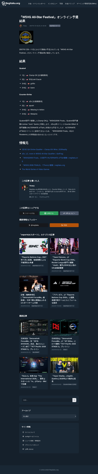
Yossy (32, 185)
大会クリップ (70, 3)
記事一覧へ (34, 197)
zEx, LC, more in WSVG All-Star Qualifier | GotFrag (42, 153)
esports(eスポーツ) (55, 25)
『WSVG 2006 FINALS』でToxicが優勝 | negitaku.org (43, 165)
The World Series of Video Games (35, 169)
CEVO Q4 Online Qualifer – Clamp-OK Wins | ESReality (44, 149)
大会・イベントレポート (37, 3)
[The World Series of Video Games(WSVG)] (49, 37)
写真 (61, 3)
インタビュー (52, 3)
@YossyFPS (45, 197)
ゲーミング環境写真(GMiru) (86, 3)
